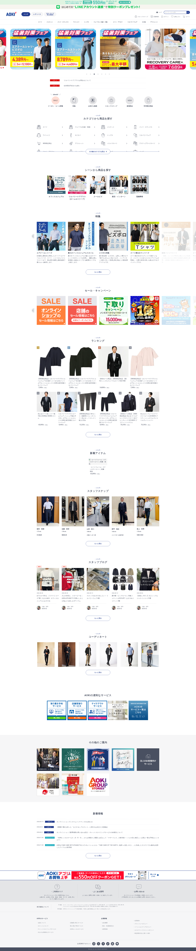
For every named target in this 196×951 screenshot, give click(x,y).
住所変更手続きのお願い (72, 86)
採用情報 (105, 929)
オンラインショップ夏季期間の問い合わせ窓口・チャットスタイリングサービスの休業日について (90, 832)
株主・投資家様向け (108, 926)
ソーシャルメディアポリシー (143, 927)
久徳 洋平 (45, 606)
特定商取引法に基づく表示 (142, 933)
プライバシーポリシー (141, 924)
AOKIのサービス (42, 918)
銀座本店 (44, 608)
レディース (37, 14)
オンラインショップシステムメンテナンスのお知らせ (75, 822)
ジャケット (50, 22)
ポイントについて (43, 926)
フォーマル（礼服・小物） (101, 22)
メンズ (26, 14)
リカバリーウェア (132, 22)
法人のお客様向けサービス (46, 932)
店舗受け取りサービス (76, 922)
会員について (42, 922)
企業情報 (104, 918)
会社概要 (105, 922)
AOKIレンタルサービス (77, 929)
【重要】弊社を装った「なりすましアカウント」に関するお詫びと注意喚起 (82, 827)
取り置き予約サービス (76, 926)
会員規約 (137, 920)
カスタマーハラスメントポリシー (144, 930)
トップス (86, 22)
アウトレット (154, 22)
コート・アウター (118, 22)
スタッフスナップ (143, 16)
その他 (144, 22)
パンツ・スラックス (62, 22)
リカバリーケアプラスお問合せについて (77, 80)
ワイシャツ (76, 22)
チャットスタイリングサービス (47, 929)
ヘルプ (160, 12)
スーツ (40, 22)
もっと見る (98, 272)
